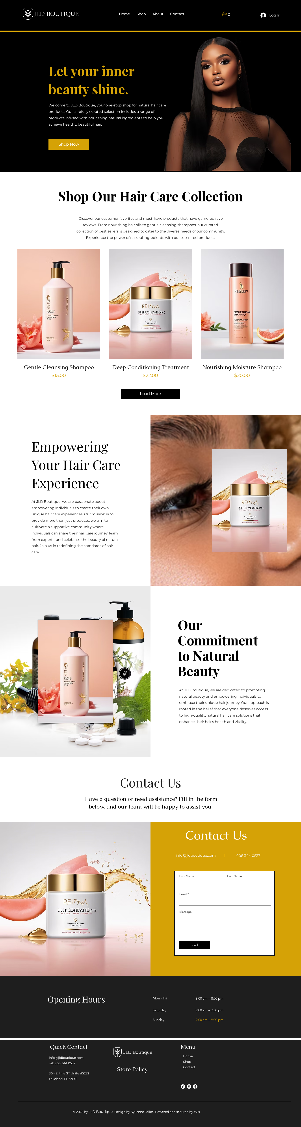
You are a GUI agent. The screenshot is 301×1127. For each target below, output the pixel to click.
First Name (186, 876)
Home (188, 1056)
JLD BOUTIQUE (56, 14)
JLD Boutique (137, 1052)
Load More (150, 393)
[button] (227, 13)
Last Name (234, 876)
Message (185, 911)
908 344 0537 (248, 856)
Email (183, 894)
